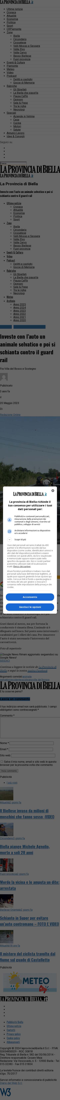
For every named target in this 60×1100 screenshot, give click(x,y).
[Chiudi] (53, 490)
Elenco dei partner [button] (22, 566)
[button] (30, 539)
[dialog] (30, 550)
